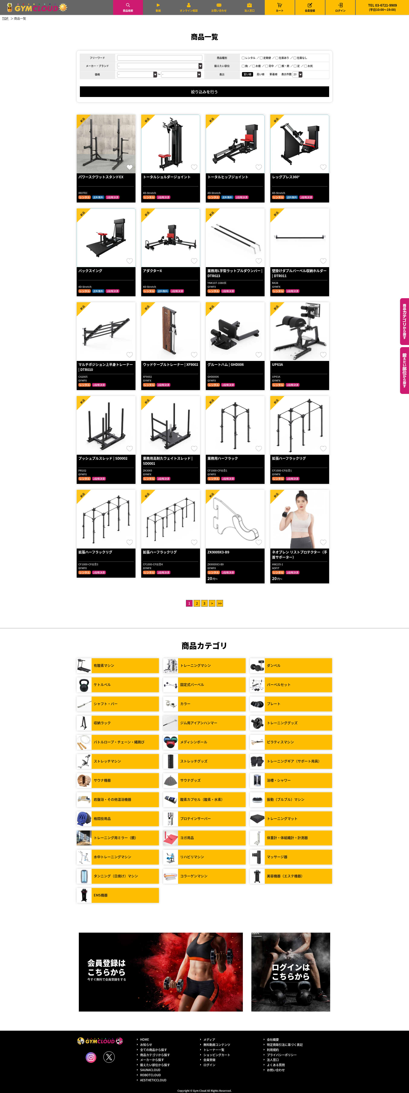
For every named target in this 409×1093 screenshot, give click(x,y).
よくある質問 (276, 1065)
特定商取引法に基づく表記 (285, 1044)
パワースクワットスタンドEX (100, 176)
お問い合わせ (219, 10)
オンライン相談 (189, 10)
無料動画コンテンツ (216, 1044)
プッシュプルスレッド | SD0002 (102, 458)
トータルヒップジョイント (227, 176)
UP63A (277, 364)
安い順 (247, 74)
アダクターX (152, 270)
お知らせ (146, 1044)
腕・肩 (285, 66)
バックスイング (90, 270)
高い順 (260, 74)
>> (220, 603)
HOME (144, 1039)
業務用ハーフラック (222, 458)
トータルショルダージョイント (167, 176)
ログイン (340, 10)
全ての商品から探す (153, 1049)
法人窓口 (249, 10)
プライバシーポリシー (282, 1055)
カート (280, 7)
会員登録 (310, 10)
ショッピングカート (216, 1055)
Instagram (91, 1057)
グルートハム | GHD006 (225, 364)
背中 (271, 66)
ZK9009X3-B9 (218, 551)
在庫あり (284, 58)
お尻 (310, 66)
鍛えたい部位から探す (404, 370)
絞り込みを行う (204, 91)
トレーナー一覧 (213, 1049)
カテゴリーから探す (404, 321)
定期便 (267, 58)
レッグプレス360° (286, 176)
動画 (158, 10)
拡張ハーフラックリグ (289, 458)
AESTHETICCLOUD (153, 1080)
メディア (209, 1039)
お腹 (258, 66)
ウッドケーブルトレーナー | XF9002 (170, 364)
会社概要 (273, 1039)
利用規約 (273, 1049)
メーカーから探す (152, 1059)
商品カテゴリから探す (155, 1055)
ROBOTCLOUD (150, 1075)
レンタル (250, 58)
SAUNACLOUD (150, 1070)
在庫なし (302, 58)
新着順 (273, 74)
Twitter (109, 1057)
